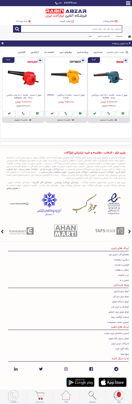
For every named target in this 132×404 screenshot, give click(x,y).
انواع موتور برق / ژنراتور (118, 312)
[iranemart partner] (22, 231)
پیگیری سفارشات (121, 259)
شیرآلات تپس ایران (120, 343)
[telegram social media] (116, 369)
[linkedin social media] (15, 369)
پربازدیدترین (82, 52)
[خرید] (123, 114)
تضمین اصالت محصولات (118, 322)
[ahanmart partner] (66, 231)
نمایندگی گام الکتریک (42, 182)
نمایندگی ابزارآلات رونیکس (67, 182)
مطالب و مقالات (122, 270)
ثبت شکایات (123, 275)
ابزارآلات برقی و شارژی (49, 169)
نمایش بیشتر (12, 188)
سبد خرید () (22, 21)
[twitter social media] (40, 369)
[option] (22, 231)
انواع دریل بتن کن (121, 296)
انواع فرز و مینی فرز (120, 306)
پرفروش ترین (66, 52)
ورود (119, 402)
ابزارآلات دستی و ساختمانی (102, 172)
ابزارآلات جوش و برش (28, 169)
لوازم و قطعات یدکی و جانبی (53, 172)
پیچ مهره (125, 354)
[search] (17, 28)
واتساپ (13, 402)
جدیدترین (98, 52)
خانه (66, 402)
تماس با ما (124, 280)
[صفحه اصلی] (129, 36)
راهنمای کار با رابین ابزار (119, 254)
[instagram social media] (66, 369)
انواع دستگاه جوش (120, 301)
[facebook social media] (91, 369)
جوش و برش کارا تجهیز (119, 338)
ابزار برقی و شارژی (104, 36)
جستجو (71, 28)
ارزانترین (35, 52)
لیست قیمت (66, 21)
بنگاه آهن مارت (122, 348)
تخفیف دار (49, 52)
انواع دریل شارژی (121, 291)
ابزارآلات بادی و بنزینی (78, 172)
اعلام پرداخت (109, 21)
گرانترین (21, 52)
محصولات (118, 36)
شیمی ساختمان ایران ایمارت (116, 333)
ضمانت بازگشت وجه (120, 317)
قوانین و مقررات (121, 265)
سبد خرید (40, 402)
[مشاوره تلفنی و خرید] (109, 114)
